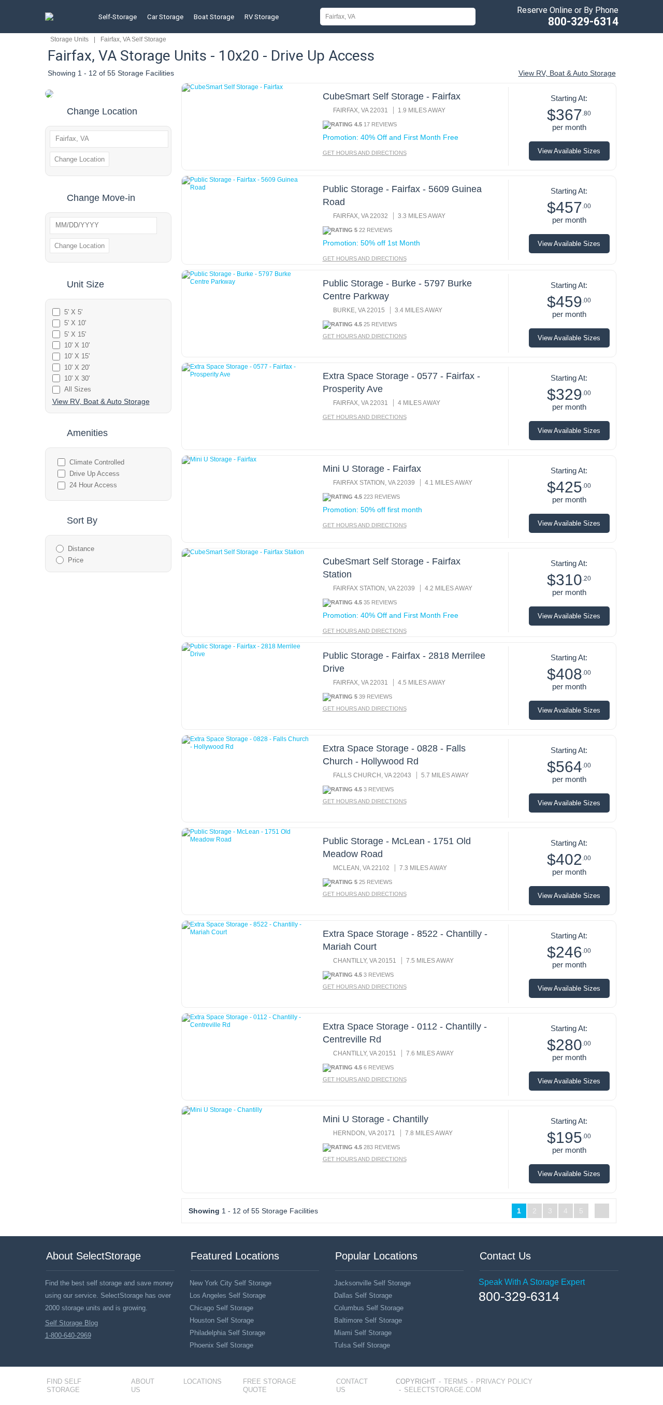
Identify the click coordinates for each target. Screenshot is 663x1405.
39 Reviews (375, 696)
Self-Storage (117, 17)
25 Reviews (380, 324)
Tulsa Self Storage (362, 1345)
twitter (498, 1312)
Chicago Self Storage (221, 1308)
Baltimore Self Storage (368, 1320)
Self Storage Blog (71, 1323)
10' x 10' (77, 345)
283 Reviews (382, 1147)
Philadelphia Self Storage (227, 1333)
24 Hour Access (93, 485)
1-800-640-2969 (68, 1335)
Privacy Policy (504, 1381)
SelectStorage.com (442, 1390)
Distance (81, 549)
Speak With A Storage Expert (532, 1282)
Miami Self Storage (363, 1333)
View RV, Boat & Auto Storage (567, 73)
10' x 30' (77, 378)
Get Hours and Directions (365, 153)
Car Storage (165, 17)
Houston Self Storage (222, 1320)
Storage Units (69, 39)
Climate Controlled (96, 462)
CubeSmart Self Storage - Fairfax (391, 96)
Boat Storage (214, 17)
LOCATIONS (202, 1381)
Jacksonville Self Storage (372, 1283)
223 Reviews (382, 497)
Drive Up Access (94, 473)
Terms (456, 1381)
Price (75, 560)
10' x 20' (77, 367)
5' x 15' (75, 334)
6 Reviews (379, 1067)
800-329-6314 (583, 21)
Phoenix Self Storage (221, 1345)
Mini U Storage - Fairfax (372, 468)
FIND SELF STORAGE (64, 1386)
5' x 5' (73, 312)
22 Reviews (375, 230)
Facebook (483, 1312)
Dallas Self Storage (363, 1295)
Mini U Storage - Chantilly (375, 1119)
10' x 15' (77, 356)
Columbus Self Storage (368, 1308)
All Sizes (77, 389)
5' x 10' (75, 323)
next (602, 1211)
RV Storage (261, 17)
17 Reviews (380, 124)
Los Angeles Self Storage (228, 1295)
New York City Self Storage (230, 1283)
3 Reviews (379, 789)
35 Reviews (380, 602)
